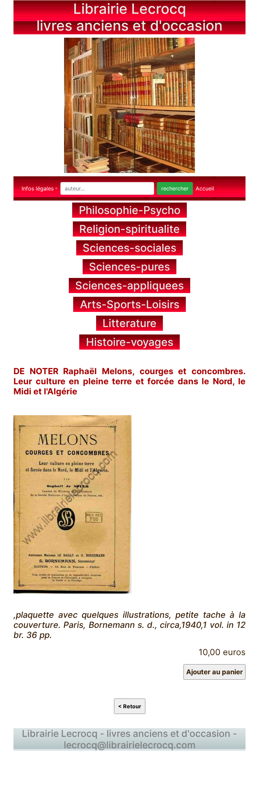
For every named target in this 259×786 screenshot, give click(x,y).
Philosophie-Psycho (129, 210)
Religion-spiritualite (129, 229)
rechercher (175, 188)
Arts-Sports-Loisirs (129, 304)
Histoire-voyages (129, 342)
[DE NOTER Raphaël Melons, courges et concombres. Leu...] (72, 503)
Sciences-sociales (129, 247)
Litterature (129, 323)
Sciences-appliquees (129, 285)
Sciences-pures (129, 266)
